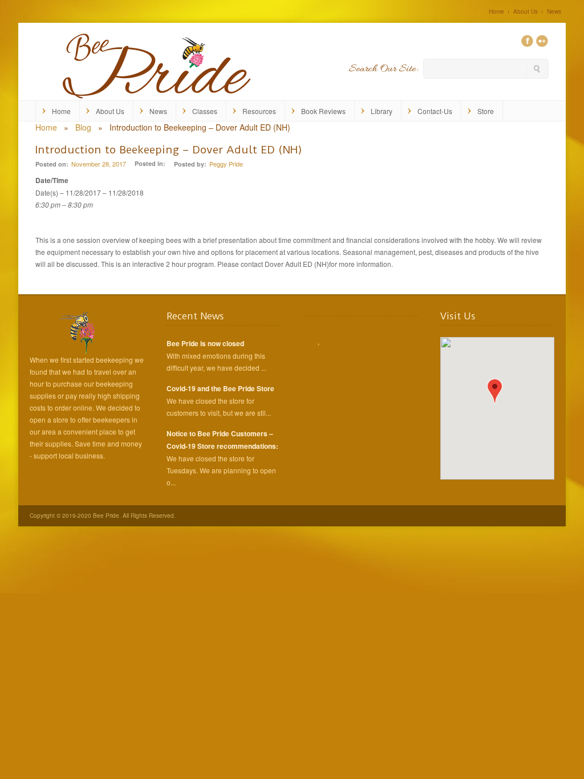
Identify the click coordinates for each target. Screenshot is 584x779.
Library (381, 111)
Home (496, 11)
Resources (259, 111)
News (554, 11)
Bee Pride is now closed (205, 343)
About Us (525, 11)
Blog (83, 127)
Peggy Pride (226, 163)
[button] (494, 391)
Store (485, 111)
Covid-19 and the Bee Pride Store (220, 388)
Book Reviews (323, 111)
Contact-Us (434, 111)
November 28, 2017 (98, 163)
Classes (204, 111)
